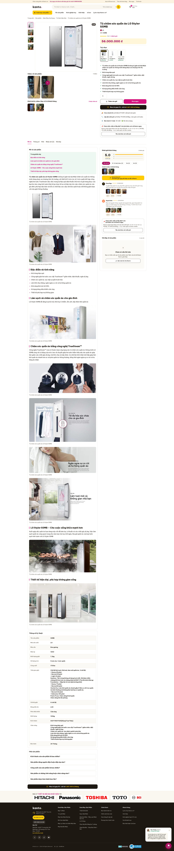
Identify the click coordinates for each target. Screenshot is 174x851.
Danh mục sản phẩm (42, 12)
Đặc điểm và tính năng (37, 157)
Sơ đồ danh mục (127, 820)
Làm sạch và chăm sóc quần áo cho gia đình (44, 161)
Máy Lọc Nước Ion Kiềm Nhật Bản (67, 823)
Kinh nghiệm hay (71, 12)
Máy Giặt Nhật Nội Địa (64, 817)
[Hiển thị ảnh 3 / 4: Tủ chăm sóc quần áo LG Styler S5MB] (31, 40)
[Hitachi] (44, 797)
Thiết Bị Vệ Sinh (84, 810)
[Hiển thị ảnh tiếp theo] (94, 46)
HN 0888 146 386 (38, 817)
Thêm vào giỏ (112, 101)
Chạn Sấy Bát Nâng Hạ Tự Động (88, 824)
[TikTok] (44, 837)
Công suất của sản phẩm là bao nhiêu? (45, 768)
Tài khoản (138, 1)
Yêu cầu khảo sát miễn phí (123, 134)
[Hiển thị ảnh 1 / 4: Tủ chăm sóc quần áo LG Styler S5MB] (31, 25)
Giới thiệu (81, 12)
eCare (89, 12)
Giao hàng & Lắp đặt (106, 817)
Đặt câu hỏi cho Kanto (124, 260)
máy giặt (35, 189)
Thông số (36, 142)
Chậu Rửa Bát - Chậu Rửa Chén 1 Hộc (88, 828)
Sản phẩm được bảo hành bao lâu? (43, 779)
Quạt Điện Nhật (84, 814)
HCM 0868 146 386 (39, 822)
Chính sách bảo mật (106, 814)
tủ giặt (65, 177)
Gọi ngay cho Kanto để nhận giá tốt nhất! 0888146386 (66, 1)
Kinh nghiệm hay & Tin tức (130, 817)
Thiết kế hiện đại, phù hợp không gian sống (44, 171)
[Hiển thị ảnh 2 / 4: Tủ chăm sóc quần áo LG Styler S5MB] (31, 32)
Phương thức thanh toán (107, 820)
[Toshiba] (96, 797)
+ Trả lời (118, 195)
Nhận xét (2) (50, 142)
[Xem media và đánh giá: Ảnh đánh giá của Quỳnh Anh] (108, 210)
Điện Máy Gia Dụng (49, 18)
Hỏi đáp (58, 142)
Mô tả (29, 142)
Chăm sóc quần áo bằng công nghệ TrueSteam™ (46, 164)
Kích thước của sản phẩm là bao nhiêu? (45, 756)
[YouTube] (49, 837)
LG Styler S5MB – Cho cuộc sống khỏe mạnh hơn (46, 168)
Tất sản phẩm (59, 12)
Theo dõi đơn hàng (122, 1)
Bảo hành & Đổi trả (106, 810)
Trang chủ (31, 18)
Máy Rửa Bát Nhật (63, 826)
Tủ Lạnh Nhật (61, 814)
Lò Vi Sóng (82, 821)
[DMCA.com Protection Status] (123, 847)
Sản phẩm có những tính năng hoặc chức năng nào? (49, 773)
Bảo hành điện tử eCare (129, 823)
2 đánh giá (113, 36)
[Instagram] (39, 837)
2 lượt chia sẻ (93, 101)
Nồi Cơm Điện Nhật (63, 820)
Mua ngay (131, 1)
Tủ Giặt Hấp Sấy (61, 18)
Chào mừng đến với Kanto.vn (40, 1)
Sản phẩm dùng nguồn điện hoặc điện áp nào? (47, 762)
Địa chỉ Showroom (110, 1)
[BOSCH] (139, 797)
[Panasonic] (70, 797)
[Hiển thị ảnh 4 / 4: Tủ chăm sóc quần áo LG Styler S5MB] (31, 47)
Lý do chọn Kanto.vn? (100, 12)
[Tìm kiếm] (118, 7)
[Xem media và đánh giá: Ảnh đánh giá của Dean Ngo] (108, 191)
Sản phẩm (38, 18)
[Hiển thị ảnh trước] (38, 46)
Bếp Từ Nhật (61, 810)
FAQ (42, 142)
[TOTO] (120, 797)
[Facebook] (35, 837)
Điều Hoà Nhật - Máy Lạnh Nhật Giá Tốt (88, 817)
